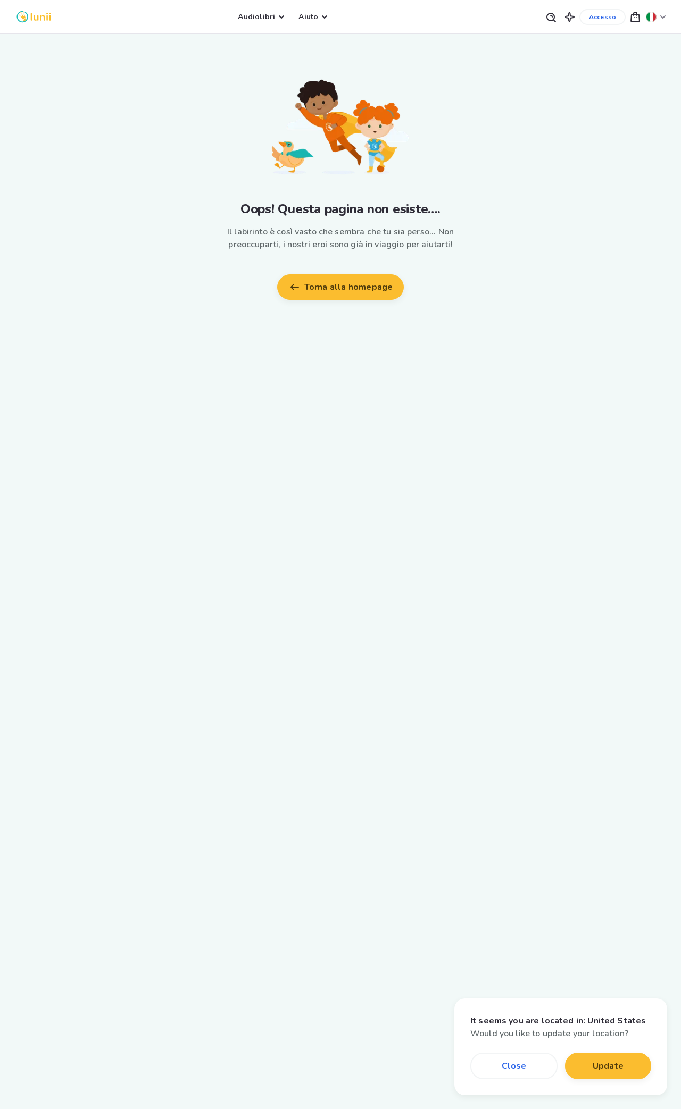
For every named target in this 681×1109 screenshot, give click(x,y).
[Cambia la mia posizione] (656, 16)
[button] (569, 16)
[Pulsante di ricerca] (550, 16)
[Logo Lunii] (34, 16)
